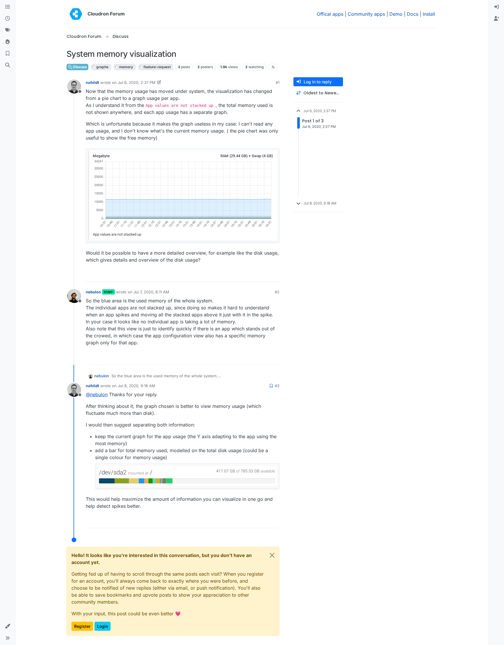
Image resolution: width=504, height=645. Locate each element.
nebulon (93, 292)
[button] (7, 626)
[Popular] (7, 42)
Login (102, 626)
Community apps (366, 14)
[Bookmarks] (7, 53)
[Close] (272, 555)
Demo (395, 14)
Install (429, 14)
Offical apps (330, 14)
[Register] (496, 18)
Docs (412, 14)
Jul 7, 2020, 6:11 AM (151, 292)
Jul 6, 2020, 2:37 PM (136, 82)
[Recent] (7, 18)
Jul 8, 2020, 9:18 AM (136, 385)
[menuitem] (496, 7)
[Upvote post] (266, 274)
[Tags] (7, 30)
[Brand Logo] (76, 14)
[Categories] (7, 7)
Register (82, 626)
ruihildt (92, 82)
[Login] (496, 7)
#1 (277, 82)
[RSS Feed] (273, 67)
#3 (277, 385)
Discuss (79, 67)
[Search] (7, 65)
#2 (277, 292)
